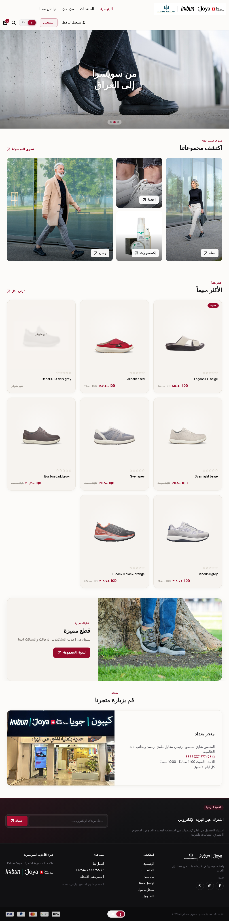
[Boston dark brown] (41, 432)
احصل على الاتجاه (92, 877)
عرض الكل (18, 291)
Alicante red (136, 379)
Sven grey (137, 476)
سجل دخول (146, 890)
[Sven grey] (114, 432)
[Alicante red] (114, 334)
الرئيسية (106, 9)
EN (23, 22)
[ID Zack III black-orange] (114, 529)
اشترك (19, 820)
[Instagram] (210, 886)
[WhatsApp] (200, 886)
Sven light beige (206, 476)
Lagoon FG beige (206, 379)
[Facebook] (220, 886)
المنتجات (87, 9)
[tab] (118, 122)
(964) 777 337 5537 (200, 757)
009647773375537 (89, 870)
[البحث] (14, 23)
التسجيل (48, 22)
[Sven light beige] (188, 432)
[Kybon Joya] (190, 9)
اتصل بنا (98, 864)
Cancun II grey (208, 574)
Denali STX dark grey (56, 379)
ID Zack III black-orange (128, 574)
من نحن (68, 9)
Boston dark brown (57, 476)
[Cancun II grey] (188, 529)
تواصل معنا (47, 9)
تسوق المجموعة (22, 149)
